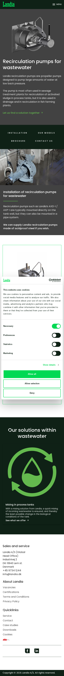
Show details (49, 365)
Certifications (11, 592)
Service (7, 616)
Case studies (10, 625)
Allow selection (32, 383)
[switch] (56, 335)
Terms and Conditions (16, 597)
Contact (8, 620)
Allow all (32, 374)
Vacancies (9, 587)
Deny (32, 393)
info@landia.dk (12, 574)
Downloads (9, 630)
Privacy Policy (11, 601)
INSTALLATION (17, 133)
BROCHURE (18, 141)
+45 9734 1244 (12, 570)
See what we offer (16, 520)
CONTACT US (44, 141)
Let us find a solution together (21, 113)
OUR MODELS (46, 133)
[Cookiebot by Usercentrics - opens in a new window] (47, 280)
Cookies (7, 634)
